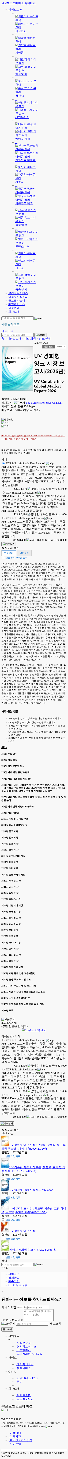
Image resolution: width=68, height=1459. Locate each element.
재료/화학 (30, 338)
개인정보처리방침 (20, 1440)
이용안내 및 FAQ (27, 1378)
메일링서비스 (16, 304)
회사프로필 (23, 1395)
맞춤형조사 (23, 1350)
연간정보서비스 (18, 293)
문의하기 (7, 1329)
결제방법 (14, 1277)
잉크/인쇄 (45, 338)
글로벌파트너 (16, 300)
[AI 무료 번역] (34, 1030)
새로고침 (55, 1323)
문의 (19, 1381)
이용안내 (14, 307)
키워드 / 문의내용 (12, 1319)
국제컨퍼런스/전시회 (29, 1353)
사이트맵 (15, 1443)
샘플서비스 (23, 1368)
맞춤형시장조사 (18, 296)
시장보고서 (15, 9)
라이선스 (14, 1274)
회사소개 (14, 311)
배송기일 (14, 1281)
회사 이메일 (8, 1307)
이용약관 (15, 1436)
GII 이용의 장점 (18, 1285)
